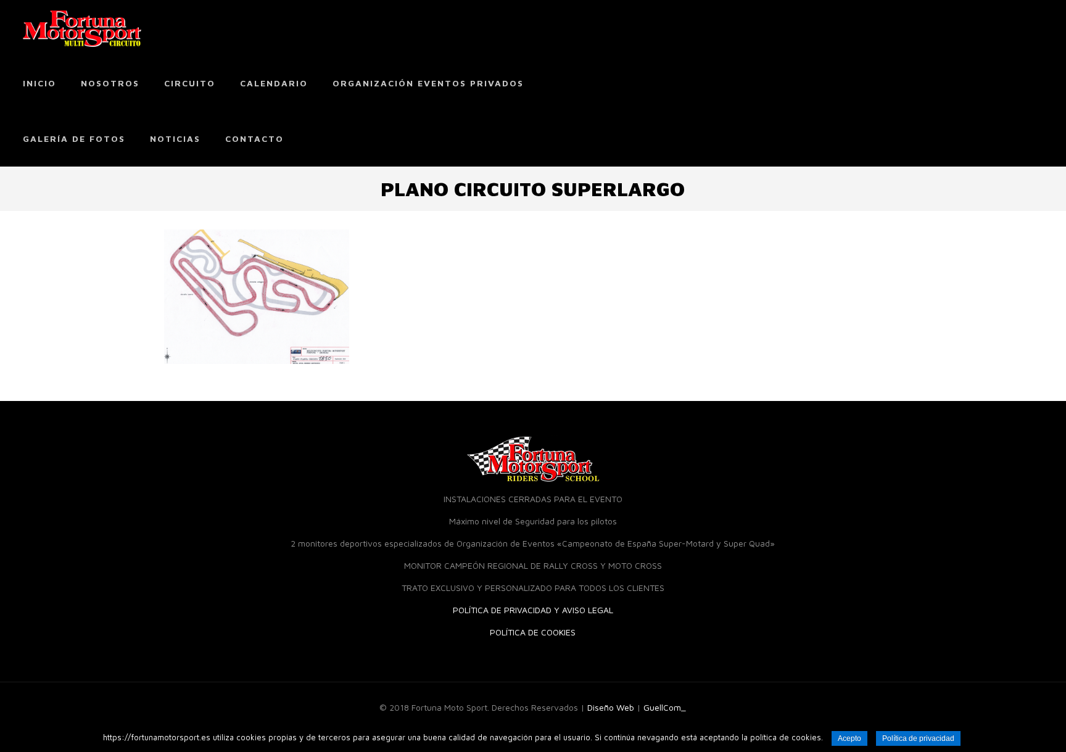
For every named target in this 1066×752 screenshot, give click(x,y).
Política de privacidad (918, 738)
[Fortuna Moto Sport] (82, 28)
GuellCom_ (664, 707)
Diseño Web (610, 707)
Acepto (849, 738)
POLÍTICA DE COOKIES (533, 632)
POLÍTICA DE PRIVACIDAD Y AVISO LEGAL (533, 610)
